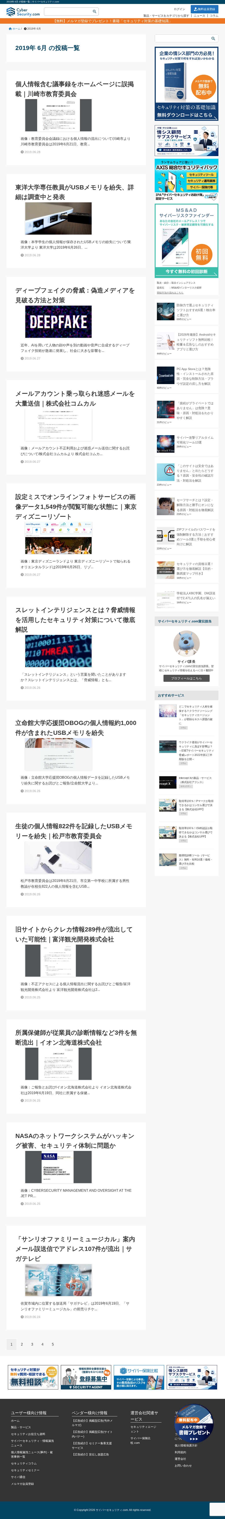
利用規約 (180, 1452)
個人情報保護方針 (186, 1445)
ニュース (199, 15)
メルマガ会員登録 (22, 1483)
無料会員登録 (206, 9)
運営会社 (180, 1458)
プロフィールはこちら (186, 678)
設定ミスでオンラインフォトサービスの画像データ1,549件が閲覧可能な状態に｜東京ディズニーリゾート (76, 506)
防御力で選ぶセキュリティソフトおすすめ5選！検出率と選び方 (196, 310)
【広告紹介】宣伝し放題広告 (90, 1454)
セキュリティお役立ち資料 (28, 1434)
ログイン (179, 9)
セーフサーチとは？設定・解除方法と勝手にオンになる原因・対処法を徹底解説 (195, 505)
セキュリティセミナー (25, 1470)
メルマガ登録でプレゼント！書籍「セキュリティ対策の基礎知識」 (119, 21)
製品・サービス (21, 1427)
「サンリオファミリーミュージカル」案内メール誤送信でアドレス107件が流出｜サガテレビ (75, 1249)
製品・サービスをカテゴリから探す (166, 15)
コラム (214, 15)
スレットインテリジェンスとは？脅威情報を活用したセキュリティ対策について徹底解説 (75, 620)
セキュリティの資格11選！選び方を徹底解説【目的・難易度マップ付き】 (195, 568)
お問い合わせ (183, 1465)
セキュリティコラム (24, 1463)
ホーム (15, 1420)
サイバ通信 (18, 1477)
